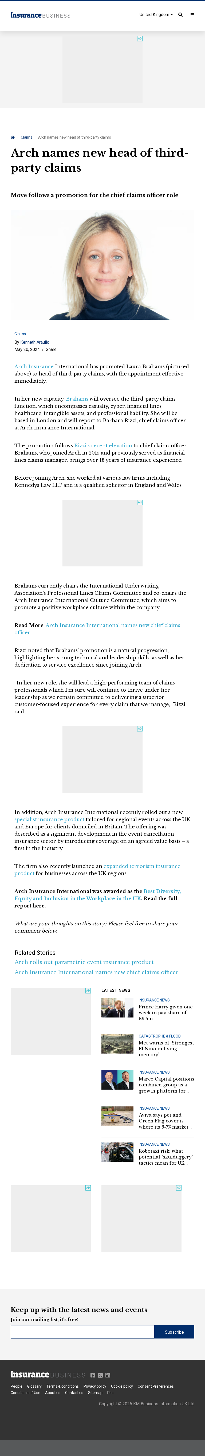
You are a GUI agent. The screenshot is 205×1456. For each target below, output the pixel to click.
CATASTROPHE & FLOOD (160, 1036)
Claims (26, 137)
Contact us (74, 1393)
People (16, 1386)
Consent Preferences (156, 1386)
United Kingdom (155, 14)
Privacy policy (95, 1386)
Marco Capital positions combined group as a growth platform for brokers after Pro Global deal (166, 1085)
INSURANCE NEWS (154, 1000)
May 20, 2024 (27, 349)
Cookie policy (122, 1386)
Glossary (34, 1386)
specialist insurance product (49, 820)
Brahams (77, 399)
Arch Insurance (34, 367)
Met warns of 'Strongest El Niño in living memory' (166, 1049)
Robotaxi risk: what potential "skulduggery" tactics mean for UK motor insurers (166, 1157)
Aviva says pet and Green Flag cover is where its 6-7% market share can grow (163, 1121)
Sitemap (95, 1393)
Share (51, 349)
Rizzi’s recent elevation (103, 446)
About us (52, 1393)
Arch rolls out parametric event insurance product (84, 962)
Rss (110, 1393)
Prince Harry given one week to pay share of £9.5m (166, 1012)
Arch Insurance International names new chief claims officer (97, 972)
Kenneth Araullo (34, 342)
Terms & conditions (62, 1386)
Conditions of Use (25, 1393)
